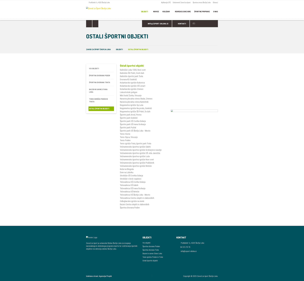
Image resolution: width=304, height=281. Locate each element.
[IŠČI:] (204, 23)
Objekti (144, 11)
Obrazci (215, 2)
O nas (215, 11)
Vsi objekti (94, 68)
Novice (156, 11)
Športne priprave (202, 11)
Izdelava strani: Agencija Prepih (99, 276)
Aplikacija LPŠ (166, 2)
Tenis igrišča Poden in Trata (98, 100)
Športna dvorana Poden (99, 75)
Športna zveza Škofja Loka (202, 2)
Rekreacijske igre (183, 11)
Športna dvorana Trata (99, 82)
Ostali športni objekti (99, 109)
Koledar (166, 11)
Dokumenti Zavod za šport (181, 2)
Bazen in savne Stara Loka (98, 90)
